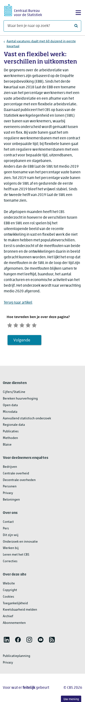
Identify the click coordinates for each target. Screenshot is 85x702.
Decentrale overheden (19, 480)
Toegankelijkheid (15, 603)
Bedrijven (10, 466)
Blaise (7, 444)
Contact (8, 521)
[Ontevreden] (16, 325)
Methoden (10, 438)
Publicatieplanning (16, 656)
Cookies (8, 596)
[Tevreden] (28, 325)
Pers (6, 528)
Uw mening (71, 699)
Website (9, 583)
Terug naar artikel (18, 303)
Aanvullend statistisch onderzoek (27, 418)
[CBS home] (23, 10)
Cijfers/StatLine (14, 392)
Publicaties (11, 431)
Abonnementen (14, 623)
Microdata (10, 411)
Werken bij (11, 548)
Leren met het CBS (16, 554)
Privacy (8, 493)
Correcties (10, 561)
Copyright (10, 590)
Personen (10, 486)
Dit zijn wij (10, 535)
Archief (8, 616)
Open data (10, 405)
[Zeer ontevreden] (10, 325)
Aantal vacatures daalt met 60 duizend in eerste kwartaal (41, 44)
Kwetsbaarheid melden (20, 609)
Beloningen (11, 499)
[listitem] (6, 639)
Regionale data (14, 424)
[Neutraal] (22, 325)
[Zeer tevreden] (34, 325)
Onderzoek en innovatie (20, 541)
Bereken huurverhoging (20, 398)
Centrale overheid (16, 473)
